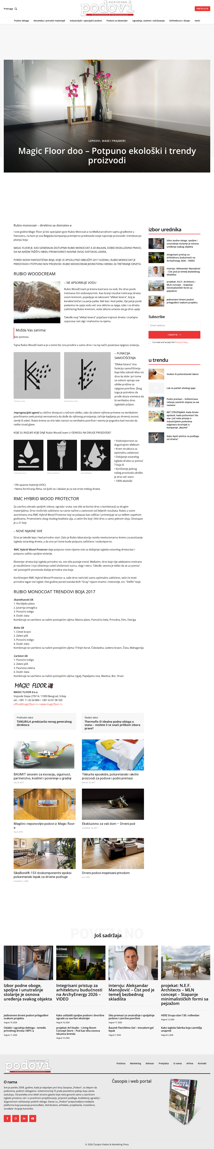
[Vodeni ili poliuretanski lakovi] (156, 374)
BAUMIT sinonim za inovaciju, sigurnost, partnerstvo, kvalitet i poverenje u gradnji (42, 776)
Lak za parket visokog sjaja (181, 388)
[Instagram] (15, 1118)
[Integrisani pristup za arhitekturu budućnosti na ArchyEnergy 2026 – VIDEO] (156, 257)
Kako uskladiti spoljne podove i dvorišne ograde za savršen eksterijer (80, 1017)
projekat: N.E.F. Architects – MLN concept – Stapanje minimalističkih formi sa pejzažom (181, 286)
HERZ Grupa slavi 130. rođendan (180, 1015)
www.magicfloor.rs (51, 704)
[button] (11, 8)
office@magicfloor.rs (26, 704)
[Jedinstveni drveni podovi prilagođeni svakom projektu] (156, 301)
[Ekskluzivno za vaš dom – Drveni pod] (113, 804)
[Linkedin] (24, 1118)
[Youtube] (32, 1118)
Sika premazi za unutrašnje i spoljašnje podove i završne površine (131, 1017)
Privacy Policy (181, 342)
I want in (172, 334)
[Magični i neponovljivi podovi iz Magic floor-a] (45, 804)
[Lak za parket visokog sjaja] (156, 388)
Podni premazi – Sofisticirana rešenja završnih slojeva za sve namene (183, 402)
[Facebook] (7, 1118)
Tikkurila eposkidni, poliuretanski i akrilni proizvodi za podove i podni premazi (110, 776)
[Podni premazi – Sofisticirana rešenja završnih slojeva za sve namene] (156, 402)
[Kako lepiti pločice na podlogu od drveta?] (156, 437)
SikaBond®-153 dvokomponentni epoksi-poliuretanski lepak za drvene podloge (43, 875)
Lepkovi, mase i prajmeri (107, 140)
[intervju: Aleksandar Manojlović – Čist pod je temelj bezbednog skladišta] (156, 271)
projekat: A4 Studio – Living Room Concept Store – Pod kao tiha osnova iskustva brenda (78, 1030)
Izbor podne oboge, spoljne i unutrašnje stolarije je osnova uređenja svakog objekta (183, 243)
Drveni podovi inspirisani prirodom (106, 873)
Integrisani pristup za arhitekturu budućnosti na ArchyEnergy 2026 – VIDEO (181, 257)
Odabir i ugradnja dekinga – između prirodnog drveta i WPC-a (25, 1029)
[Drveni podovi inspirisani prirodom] (113, 853)
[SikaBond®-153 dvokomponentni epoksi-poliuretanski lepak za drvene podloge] (45, 853)
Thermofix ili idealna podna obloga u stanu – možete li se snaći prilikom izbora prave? (112, 725)
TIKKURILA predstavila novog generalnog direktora (44, 723)
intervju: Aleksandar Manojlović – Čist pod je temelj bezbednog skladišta (183, 271)
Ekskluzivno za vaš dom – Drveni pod (108, 824)
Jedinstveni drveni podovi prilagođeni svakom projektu (182, 301)
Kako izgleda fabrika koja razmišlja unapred (181, 1029)
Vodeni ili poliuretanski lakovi (182, 374)
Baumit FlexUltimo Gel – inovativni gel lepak (131, 1029)
